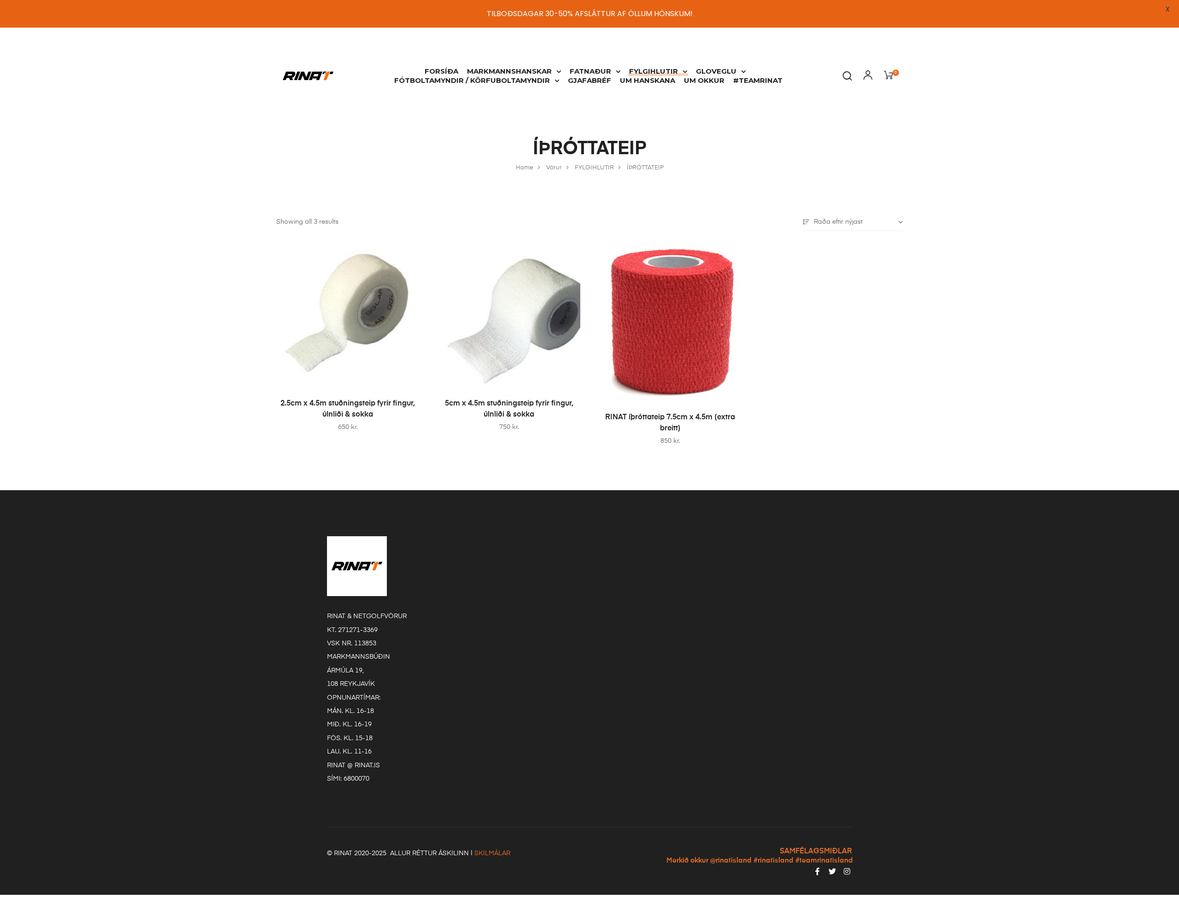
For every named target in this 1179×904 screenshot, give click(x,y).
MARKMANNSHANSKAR (509, 71)
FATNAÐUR (590, 71)
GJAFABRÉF (589, 80)
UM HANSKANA (647, 80)
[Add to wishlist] (407, 255)
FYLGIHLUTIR (653, 71)
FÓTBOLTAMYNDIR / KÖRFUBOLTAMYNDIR (472, 80)
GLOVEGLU (716, 71)
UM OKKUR (704, 80)
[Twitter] (832, 871)
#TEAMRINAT (757, 80)
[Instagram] (847, 871)
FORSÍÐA (441, 71)
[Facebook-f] (817, 871)
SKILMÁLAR (492, 853)
